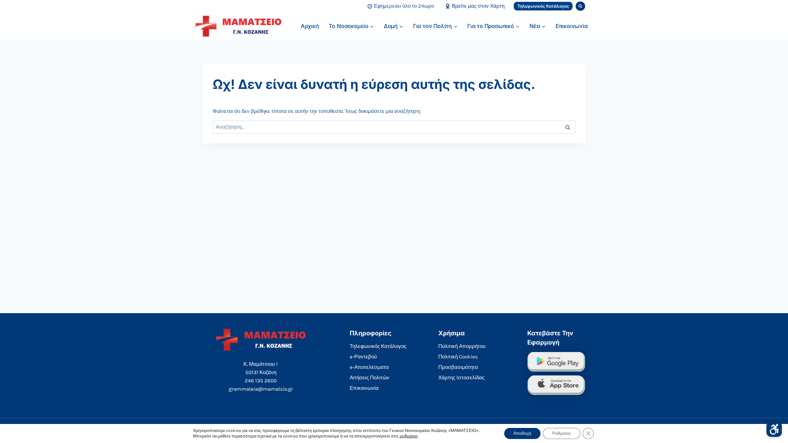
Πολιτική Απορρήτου (461, 346)
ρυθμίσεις (409, 436)
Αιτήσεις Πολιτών (369, 377)
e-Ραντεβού (363, 356)
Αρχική (310, 26)
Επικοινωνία (572, 26)
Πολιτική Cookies (458, 356)
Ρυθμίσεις (561, 433)
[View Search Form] (580, 6)
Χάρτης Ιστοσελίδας (461, 377)
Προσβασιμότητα (458, 367)
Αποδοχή (522, 433)
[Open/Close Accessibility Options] (774, 429)
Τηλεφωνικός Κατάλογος (543, 6)
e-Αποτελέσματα (369, 367)
